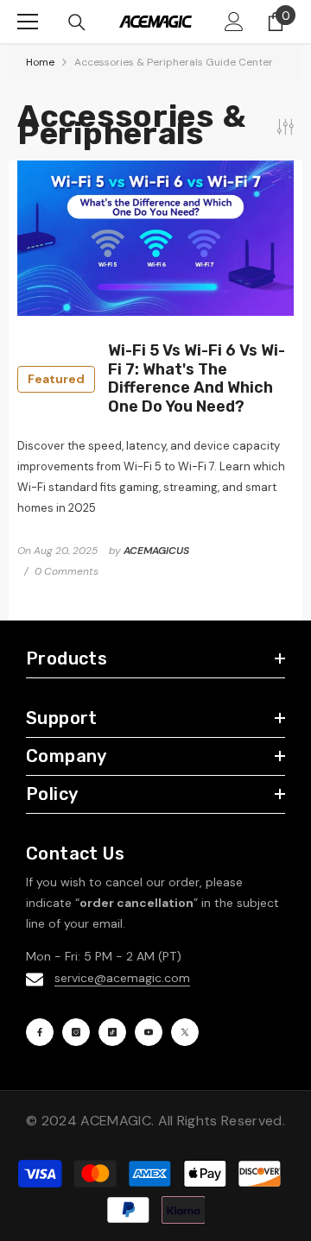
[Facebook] (40, 1032)
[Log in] (234, 21)
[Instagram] (76, 1032)
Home (40, 62)
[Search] (77, 22)
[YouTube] (148, 1032)
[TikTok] (112, 1032)
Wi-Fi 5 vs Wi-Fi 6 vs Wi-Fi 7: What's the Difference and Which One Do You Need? (156, 379)
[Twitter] (185, 1032)
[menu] (27, 21)
